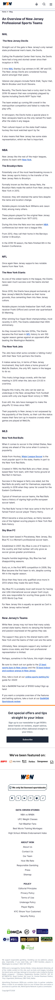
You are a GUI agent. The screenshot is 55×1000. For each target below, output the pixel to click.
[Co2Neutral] (27, 947)
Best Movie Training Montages (27, 828)
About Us (27, 847)
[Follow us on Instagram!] (30, 798)
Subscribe (27, 739)
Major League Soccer (32, 456)
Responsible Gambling (27, 865)
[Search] (44, 4)
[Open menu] (50, 4)
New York (26, 159)
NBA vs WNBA (27, 814)
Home (4, 12)
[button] (50, 4)
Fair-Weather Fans (27, 824)
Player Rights (27, 907)
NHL (11, 68)
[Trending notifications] (37, 4)
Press (27, 870)
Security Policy (27, 916)
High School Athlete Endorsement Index (27, 833)
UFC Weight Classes (27, 819)
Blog (11, 12)
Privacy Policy (27, 893)
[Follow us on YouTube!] (24, 798)
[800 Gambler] (29, 939)
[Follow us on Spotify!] (36, 798)
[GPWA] (46, 939)
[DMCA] (14, 931)
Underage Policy (28, 902)
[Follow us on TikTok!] (42, 798)
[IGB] (39, 931)
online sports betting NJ (37, 677)
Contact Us (27, 851)
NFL (28, 334)
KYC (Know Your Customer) (27, 911)
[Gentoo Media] (10, 939)
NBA (46, 224)
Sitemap (27, 874)
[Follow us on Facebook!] (12, 798)
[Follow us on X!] (18, 798)
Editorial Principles (28, 888)
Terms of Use (27, 897)
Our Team (27, 856)
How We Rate (27, 860)
